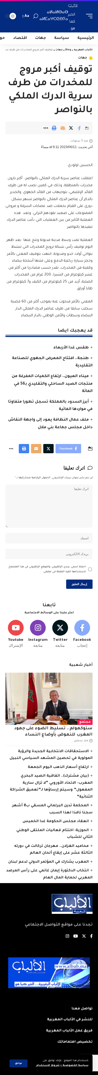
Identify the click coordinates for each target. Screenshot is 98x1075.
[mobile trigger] (88, 16)
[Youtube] (15, 634)
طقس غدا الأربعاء (71, 348)
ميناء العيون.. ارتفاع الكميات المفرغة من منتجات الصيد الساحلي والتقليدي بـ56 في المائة (52, 383)
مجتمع (85, 722)
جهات (82, 58)
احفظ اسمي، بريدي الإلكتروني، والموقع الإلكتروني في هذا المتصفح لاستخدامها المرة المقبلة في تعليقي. (47, 569)
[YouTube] (75, 937)
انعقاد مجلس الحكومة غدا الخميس (56, 821)
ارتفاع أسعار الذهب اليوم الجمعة (58, 767)
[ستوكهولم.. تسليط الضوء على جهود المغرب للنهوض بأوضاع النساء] (49, 699)
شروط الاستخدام (47, 1065)
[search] (35, 16)
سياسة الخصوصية (75, 1065)
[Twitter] (60, 634)
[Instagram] (37, 634)
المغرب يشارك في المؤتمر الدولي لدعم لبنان (48, 862)
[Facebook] (82, 634)
